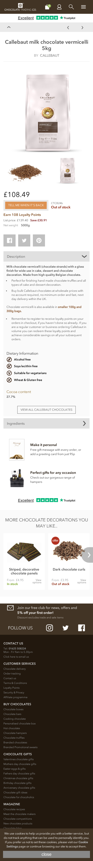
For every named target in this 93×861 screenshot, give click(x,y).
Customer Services (19, 664)
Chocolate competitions (17, 818)
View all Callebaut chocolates (46, 410)
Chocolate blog (12, 828)
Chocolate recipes (14, 809)
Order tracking (12, 673)
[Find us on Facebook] (81, 627)
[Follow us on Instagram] (49, 627)
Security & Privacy (13, 692)
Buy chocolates (17, 704)
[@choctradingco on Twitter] (65, 627)
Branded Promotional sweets (20, 747)
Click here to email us (16, 656)
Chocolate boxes (13, 709)
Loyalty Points (11, 687)
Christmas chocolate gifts (18, 778)
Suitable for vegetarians (30, 373)
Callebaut (49, 55)
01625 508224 (17, 648)
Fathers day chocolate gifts (19, 773)
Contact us (9, 678)
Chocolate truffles (13, 737)
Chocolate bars (12, 714)
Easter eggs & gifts (14, 768)
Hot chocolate (11, 728)
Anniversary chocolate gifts (19, 787)
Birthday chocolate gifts (17, 783)
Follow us (20, 628)
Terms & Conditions (15, 683)
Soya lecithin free (26, 366)
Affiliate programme (15, 697)
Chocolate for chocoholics (18, 797)
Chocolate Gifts (17, 754)
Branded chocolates (15, 742)
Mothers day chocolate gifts (19, 764)
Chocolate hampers (15, 733)
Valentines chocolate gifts (18, 759)
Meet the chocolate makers (19, 814)
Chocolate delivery (14, 668)
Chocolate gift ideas (15, 792)
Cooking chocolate (14, 718)
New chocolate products (17, 823)
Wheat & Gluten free (28, 380)
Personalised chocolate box (19, 723)
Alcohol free (22, 359)
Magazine (11, 804)
